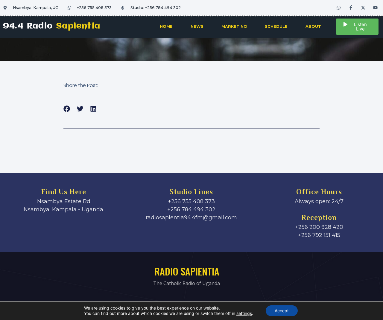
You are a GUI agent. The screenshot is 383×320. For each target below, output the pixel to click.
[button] (66, 108)
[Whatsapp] (338, 7)
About (313, 26)
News (197, 26)
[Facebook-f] (350, 7)
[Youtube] (375, 7)
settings (244, 313)
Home (166, 26)
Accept (282, 310)
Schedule (276, 26)
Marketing (234, 26)
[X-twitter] (363, 7)
